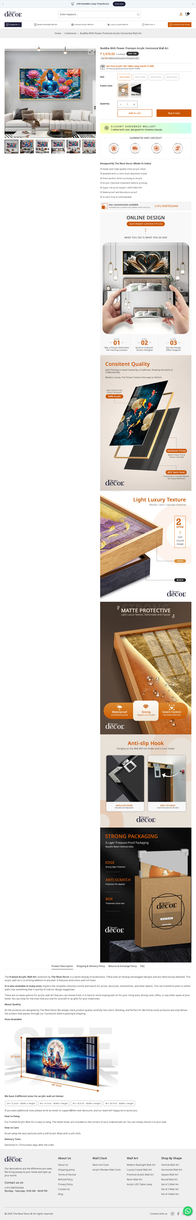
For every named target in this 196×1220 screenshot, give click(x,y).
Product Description (62, 966)
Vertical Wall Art (170, 1164)
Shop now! (112, 4)
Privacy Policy (65, 1184)
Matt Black (136, 95)
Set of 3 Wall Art (170, 1189)
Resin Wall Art (134, 1179)
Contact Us (64, 1189)
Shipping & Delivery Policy (90, 966)
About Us (63, 1164)
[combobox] (97, 14)
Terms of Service (67, 1174)
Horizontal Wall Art (171, 1169)
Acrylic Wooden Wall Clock (107, 1169)
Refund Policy (65, 1179)
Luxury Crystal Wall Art (139, 1169)
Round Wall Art (169, 1179)
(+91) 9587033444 (166, 206)
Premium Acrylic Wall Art (140, 1174)
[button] (186, 14)
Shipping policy (66, 1169)
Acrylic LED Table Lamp (139, 1184)
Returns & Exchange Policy (122, 966)
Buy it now (174, 113)
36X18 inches (157, 78)
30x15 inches (141, 78)
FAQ (142, 966)
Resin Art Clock (101, 1164)
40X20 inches (172, 78)
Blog (60, 1194)
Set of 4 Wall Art (170, 1194)
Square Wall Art (169, 1174)
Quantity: (105, 103)
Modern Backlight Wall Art (141, 1164)
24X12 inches (125, 78)
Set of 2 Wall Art (170, 1184)
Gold (125, 95)
